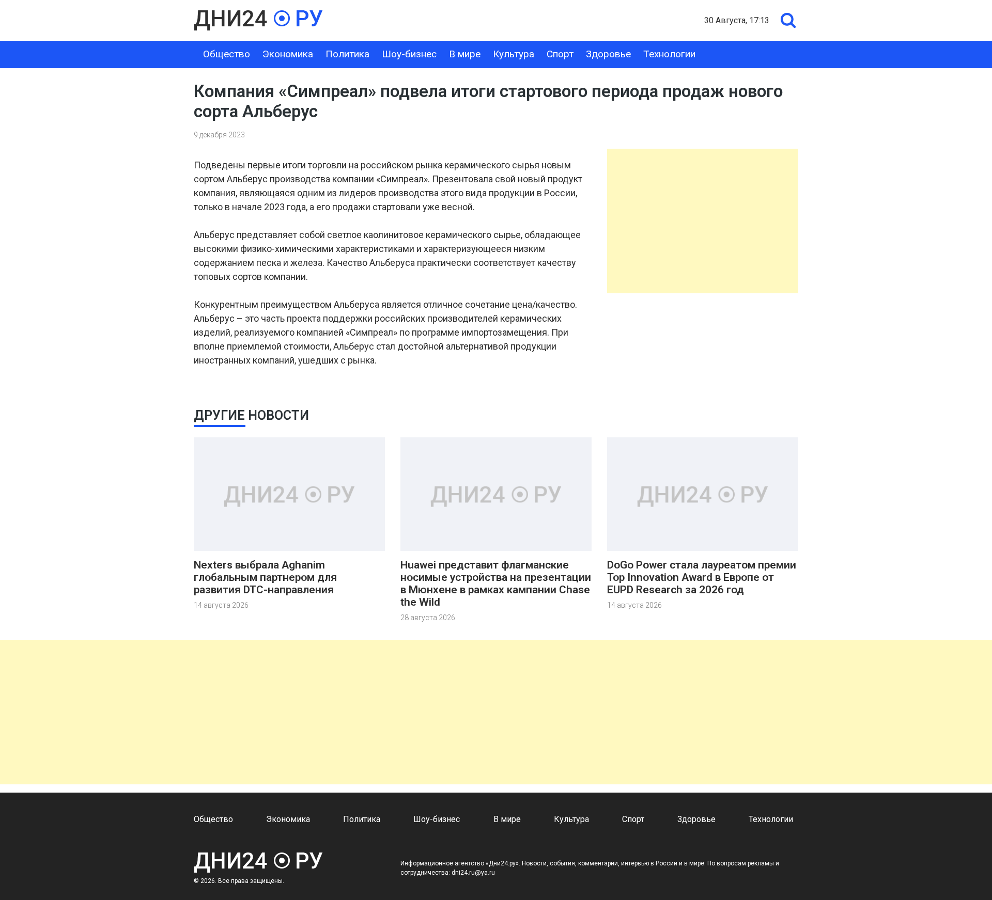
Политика (347, 54)
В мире (465, 54)
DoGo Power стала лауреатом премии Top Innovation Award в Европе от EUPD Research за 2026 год (701, 577)
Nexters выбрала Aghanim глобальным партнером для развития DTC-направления (265, 577)
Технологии (669, 54)
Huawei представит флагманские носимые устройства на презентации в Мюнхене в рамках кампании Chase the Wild (495, 583)
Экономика (287, 54)
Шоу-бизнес (409, 54)
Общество (226, 54)
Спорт (560, 54)
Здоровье (608, 54)
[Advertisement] (702, 221)
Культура (513, 54)
